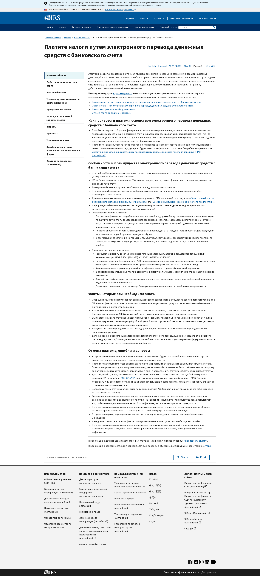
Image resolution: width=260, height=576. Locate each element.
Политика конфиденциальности (181, 572)
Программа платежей (58, 109)
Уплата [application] (62, 27)
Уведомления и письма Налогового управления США (129, 484)
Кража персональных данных (130, 492)
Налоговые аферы (124, 498)
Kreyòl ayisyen (156, 515)
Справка (130, 18)
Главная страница (53, 37)
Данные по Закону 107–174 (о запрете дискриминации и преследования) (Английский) (95, 533)
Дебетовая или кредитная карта (61, 84)
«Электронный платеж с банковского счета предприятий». (183, 201)
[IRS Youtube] (213, 561)
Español (162, 66)
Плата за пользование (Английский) (59, 162)
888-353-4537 (128, 378)
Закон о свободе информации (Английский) (93, 519)
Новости (144, 18)
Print (203, 457)
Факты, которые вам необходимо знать (113, 109)
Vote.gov (188, 528)
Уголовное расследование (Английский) (128, 516)
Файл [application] (50, 27)
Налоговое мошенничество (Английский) (129, 506)
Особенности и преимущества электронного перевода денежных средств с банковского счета (142, 105)
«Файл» (208, 445)
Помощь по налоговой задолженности (59, 118)
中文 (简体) (155, 485)
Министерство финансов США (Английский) (198, 484)
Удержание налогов (57, 140)
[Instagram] (201, 561)
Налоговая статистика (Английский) (56, 510)
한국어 (187, 66)
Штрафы (51, 126)
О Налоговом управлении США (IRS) (57, 481)
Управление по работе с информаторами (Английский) (127, 527)
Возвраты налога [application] (81, 27)
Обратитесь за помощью (57, 517)
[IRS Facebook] (190, 561)
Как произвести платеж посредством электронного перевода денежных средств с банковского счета (146, 102)
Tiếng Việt (209, 66)
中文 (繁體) (175, 66)
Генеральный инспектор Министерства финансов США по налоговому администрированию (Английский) (197, 500)
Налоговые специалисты (181, 18)
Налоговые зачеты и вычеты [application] (112, 27)
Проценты (52, 133)
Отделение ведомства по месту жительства (57, 525)
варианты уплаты (122, 93)
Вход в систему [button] (206, 18)
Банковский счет (82, 37)
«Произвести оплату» (195, 440)
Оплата (67, 37)
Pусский (153, 503)
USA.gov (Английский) (195, 513)
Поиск (214, 27)
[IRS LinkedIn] (207, 561)
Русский (158, 18)
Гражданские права (89, 511)
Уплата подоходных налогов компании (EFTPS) (63, 101)
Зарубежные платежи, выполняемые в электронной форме (63, 150)
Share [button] (184, 457)
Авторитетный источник (92, 544)
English (152, 66)
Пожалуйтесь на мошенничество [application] (177, 27)
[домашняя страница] (52, 16)
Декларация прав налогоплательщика (90, 481)
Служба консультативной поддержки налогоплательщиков (93, 492)
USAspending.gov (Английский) (193, 520)
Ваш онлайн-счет (56, 92)
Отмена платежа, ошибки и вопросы (111, 112)
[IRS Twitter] (196, 561)
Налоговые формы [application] (144, 27)
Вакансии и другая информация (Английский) (58, 490)
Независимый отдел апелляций (90, 504)
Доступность (208, 572)
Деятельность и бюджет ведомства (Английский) (57, 500)
